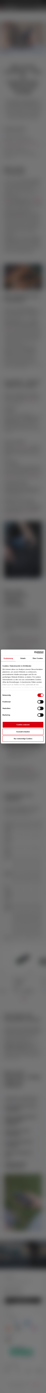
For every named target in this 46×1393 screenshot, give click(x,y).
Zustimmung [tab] (8, 658)
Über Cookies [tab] (38, 658)
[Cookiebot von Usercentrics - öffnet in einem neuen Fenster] (34, 652)
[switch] (40, 701)
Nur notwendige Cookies (23, 739)
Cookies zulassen (23, 725)
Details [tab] (23, 658)
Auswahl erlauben (23, 732)
